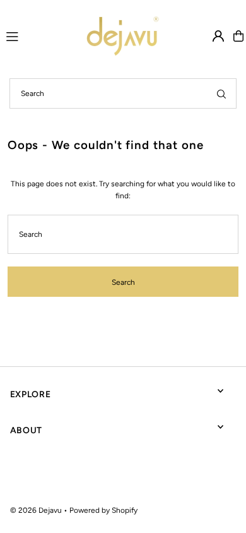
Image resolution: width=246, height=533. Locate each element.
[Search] (221, 93)
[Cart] (238, 36)
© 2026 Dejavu (36, 510)
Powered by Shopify (103, 510)
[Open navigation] (27, 35)
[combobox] (123, 93)
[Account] (218, 36)
